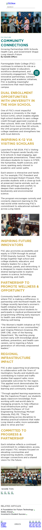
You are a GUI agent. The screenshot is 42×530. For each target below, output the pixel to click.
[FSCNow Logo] (21, 3)
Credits (17, 524)
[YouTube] (36, 524)
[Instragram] (33, 524)
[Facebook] (30, 524)
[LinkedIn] (39, 524)
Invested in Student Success (13, 514)
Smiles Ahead (7, 512)
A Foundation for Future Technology (17, 510)
